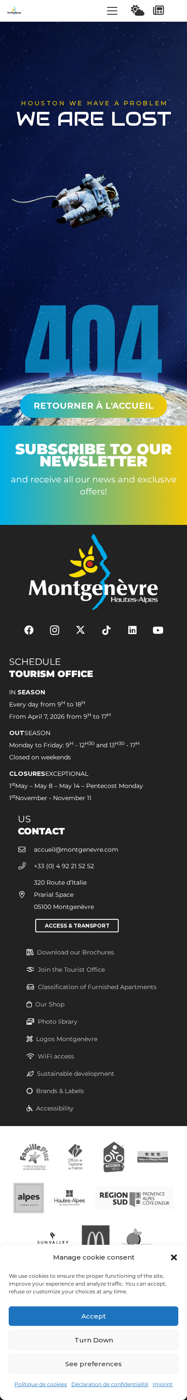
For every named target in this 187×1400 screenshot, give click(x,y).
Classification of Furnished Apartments (97, 987)
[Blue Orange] (136, 1238)
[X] (81, 630)
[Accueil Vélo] (114, 1156)
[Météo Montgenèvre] (137, 10)
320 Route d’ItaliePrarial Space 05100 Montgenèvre (64, 895)
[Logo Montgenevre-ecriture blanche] (93, 572)
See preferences (93, 1364)
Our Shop (49, 1004)
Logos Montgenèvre (66, 1039)
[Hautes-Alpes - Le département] (69, 1197)
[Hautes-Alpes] (28, 1197)
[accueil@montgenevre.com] (26, 849)
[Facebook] (29, 630)
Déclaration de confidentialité (109, 1384)
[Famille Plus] (34, 1156)
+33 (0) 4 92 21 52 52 (64, 866)
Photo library (57, 1022)
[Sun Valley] (52, 1238)
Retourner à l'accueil (93, 405)
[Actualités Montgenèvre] (158, 10)
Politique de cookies (40, 1384)
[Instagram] (55, 630)
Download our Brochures (75, 952)
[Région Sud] (134, 1197)
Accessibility (54, 1108)
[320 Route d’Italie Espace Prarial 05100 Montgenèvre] (26, 895)
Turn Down (93, 1340)
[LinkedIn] (132, 630)
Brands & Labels (60, 1091)
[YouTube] (158, 630)
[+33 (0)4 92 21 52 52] (26, 866)
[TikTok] (106, 630)
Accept (93, 1316)
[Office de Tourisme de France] (75, 1156)
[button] (174, 1257)
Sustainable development (75, 1074)
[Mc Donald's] (95, 1238)
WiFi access (56, 1056)
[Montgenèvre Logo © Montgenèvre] (14, 11)
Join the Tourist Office (71, 969)
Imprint (163, 1384)
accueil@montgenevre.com (76, 849)
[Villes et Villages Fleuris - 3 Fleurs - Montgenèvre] (152, 1156)
